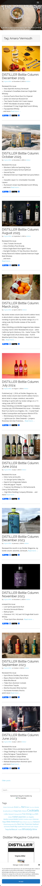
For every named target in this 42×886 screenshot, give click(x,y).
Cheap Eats (17, 811)
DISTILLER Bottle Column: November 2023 (20, 594)
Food (33, 814)
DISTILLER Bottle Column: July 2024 (20, 383)
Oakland (36, 822)
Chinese (24, 811)
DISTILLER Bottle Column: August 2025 (20, 231)
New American (13, 821)
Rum (19, 824)
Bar (20, 807)
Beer (27, 807)
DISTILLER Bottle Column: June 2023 (20, 736)
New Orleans (23, 822)
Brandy (37, 807)
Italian (15, 816)
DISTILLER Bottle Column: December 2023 (20, 538)
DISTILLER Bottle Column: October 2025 (20, 155)
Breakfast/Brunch (8, 811)
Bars (23, 806)
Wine (34, 829)
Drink (20, 814)
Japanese (22, 817)
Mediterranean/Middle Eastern (13, 819)
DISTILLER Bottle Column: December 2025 (20, 76)
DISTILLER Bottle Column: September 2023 (20, 663)
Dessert (11, 814)
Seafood (35, 824)
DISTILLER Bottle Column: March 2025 (20, 304)
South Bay (13, 826)
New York (30, 822)
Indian (10, 817)
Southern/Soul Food (24, 826)
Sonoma (7, 826)
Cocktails (33, 810)
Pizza (5, 824)
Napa (4, 822)
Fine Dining (26, 814)
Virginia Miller (8, 81)
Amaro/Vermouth (8, 807)
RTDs (15, 824)
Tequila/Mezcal (11, 829)
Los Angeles (30, 817)
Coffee (6, 814)
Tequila (36, 826)
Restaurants (10, 824)
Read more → (16, 111)
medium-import (28, 819)
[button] (39, 865)
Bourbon (32, 807)
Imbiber (28, 81)
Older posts (6, 780)
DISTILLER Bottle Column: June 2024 (20, 464)
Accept (21, 881)
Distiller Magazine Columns (21, 837)
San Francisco (26, 824)
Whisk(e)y (27, 829)
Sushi (31, 826)
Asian (16, 807)
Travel (20, 829)
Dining (16, 814)
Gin (36, 814)
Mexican (36, 819)
